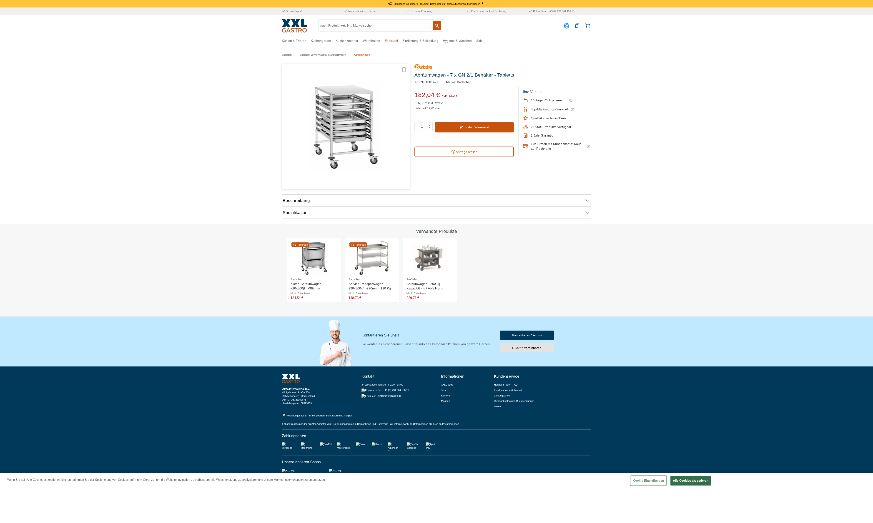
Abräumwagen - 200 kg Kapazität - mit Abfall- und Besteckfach (424, 286)
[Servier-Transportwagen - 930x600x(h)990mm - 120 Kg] (372, 258)
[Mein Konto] (567, 26)
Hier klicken (473, 3)
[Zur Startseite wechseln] (294, 25)
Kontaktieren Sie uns (527, 335)
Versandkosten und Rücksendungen (514, 401)
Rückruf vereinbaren (527, 348)
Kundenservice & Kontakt (508, 390)
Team (444, 390)
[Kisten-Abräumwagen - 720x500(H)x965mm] (314, 258)
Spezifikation (295, 212)
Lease (497, 406)
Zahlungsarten (502, 395)
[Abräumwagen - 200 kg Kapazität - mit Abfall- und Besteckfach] (430, 258)
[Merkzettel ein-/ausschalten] (404, 69)
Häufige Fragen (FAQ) (506, 384)
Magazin (445, 401)
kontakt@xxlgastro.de (389, 395)
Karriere (445, 395)
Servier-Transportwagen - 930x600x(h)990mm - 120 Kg (370, 286)
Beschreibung (296, 200)
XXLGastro (447, 384)
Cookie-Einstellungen (648, 480)
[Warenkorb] (587, 26)
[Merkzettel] (577, 26)
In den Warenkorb (477, 127)
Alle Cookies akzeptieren (690, 480)
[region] (436, 498)
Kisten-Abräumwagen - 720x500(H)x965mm (307, 286)
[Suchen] (437, 25)
